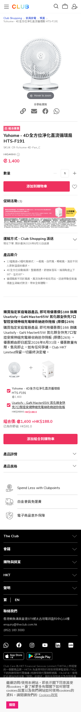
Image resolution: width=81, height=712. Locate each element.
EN (17, 600)
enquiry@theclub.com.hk (20, 624)
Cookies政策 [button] (48, 695)
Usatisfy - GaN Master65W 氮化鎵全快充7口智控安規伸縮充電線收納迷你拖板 (38, 405)
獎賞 (42, 18)
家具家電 (31, 18)
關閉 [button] (12, 705)
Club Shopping (12, 18)
